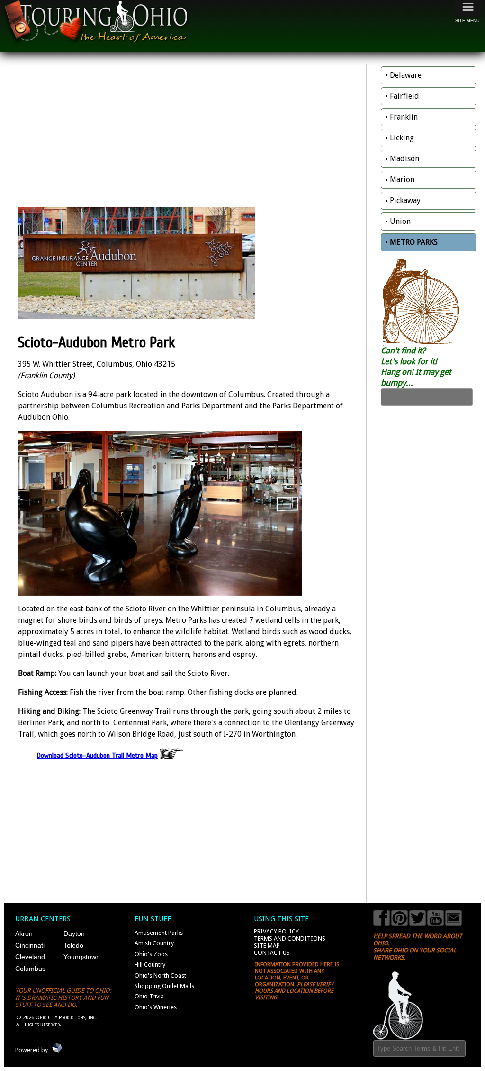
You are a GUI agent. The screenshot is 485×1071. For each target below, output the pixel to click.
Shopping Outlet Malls (164, 985)
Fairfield (404, 96)
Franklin (404, 116)
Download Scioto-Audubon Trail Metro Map (97, 755)
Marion (402, 179)
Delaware (406, 75)
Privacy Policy (276, 931)
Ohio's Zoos (151, 954)
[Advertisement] (189, 132)
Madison (404, 158)
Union (400, 221)
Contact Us (272, 952)
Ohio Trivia (149, 996)
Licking (402, 137)
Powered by (31, 1049)
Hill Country (150, 964)
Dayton (74, 933)
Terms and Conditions (289, 938)
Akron (24, 933)
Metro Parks (414, 242)
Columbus (30, 968)
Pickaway (405, 200)
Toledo (73, 945)
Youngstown (81, 956)
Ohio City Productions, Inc (65, 1017)
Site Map (267, 945)
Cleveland (30, 956)
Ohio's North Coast (160, 975)
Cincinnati (30, 945)
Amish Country (154, 943)
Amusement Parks (159, 932)
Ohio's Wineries (156, 1007)
